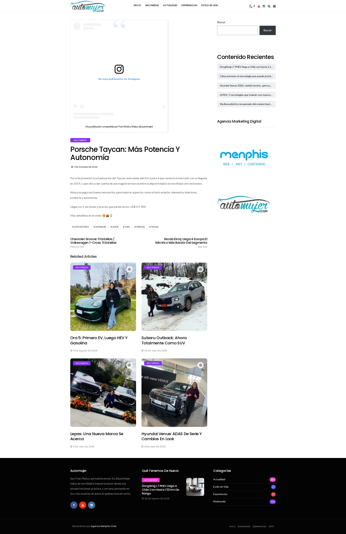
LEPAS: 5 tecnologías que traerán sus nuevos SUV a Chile (248, 94)
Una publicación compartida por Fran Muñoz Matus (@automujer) (119, 126)
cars (127, 227)
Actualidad (170, 5)
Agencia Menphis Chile (103, 526)
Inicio (137, 5)
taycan (154, 227)
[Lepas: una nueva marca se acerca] (103, 392)
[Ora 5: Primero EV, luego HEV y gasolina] (103, 297)
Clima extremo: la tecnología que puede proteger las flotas (248, 76)
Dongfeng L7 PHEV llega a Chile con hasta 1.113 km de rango (248, 66)
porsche (140, 227)
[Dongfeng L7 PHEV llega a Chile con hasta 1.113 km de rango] (195, 487)
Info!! (271, 526)
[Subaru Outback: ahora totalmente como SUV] (174, 297)
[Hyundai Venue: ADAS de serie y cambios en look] (174, 392)
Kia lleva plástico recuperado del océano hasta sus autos (248, 104)
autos (115, 227)
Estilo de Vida (209, 5)
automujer (100, 227)
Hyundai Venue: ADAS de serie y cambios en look (171, 436)
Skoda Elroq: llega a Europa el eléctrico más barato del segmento (181, 242)
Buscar (221, 22)
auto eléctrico (81, 227)
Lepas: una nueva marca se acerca (96, 436)
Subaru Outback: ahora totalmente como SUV (164, 340)
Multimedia (152, 5)
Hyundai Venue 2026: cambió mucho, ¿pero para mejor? (248, 85)
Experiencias (189, 5)
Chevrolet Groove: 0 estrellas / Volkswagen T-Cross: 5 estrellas (93, 242)
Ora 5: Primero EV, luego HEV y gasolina (98, 340)
